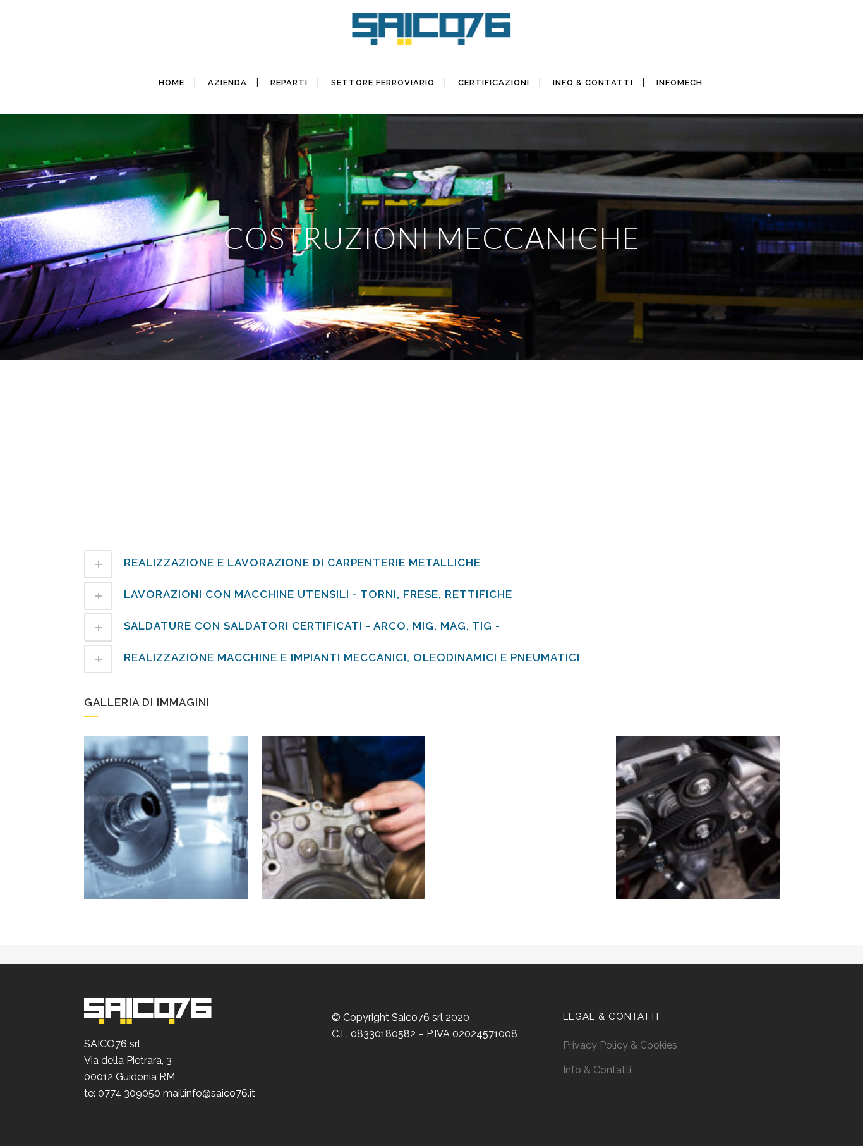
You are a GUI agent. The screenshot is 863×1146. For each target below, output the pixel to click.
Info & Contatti (597, 1070)
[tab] (431, 564)
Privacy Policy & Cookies (620, 1045)
